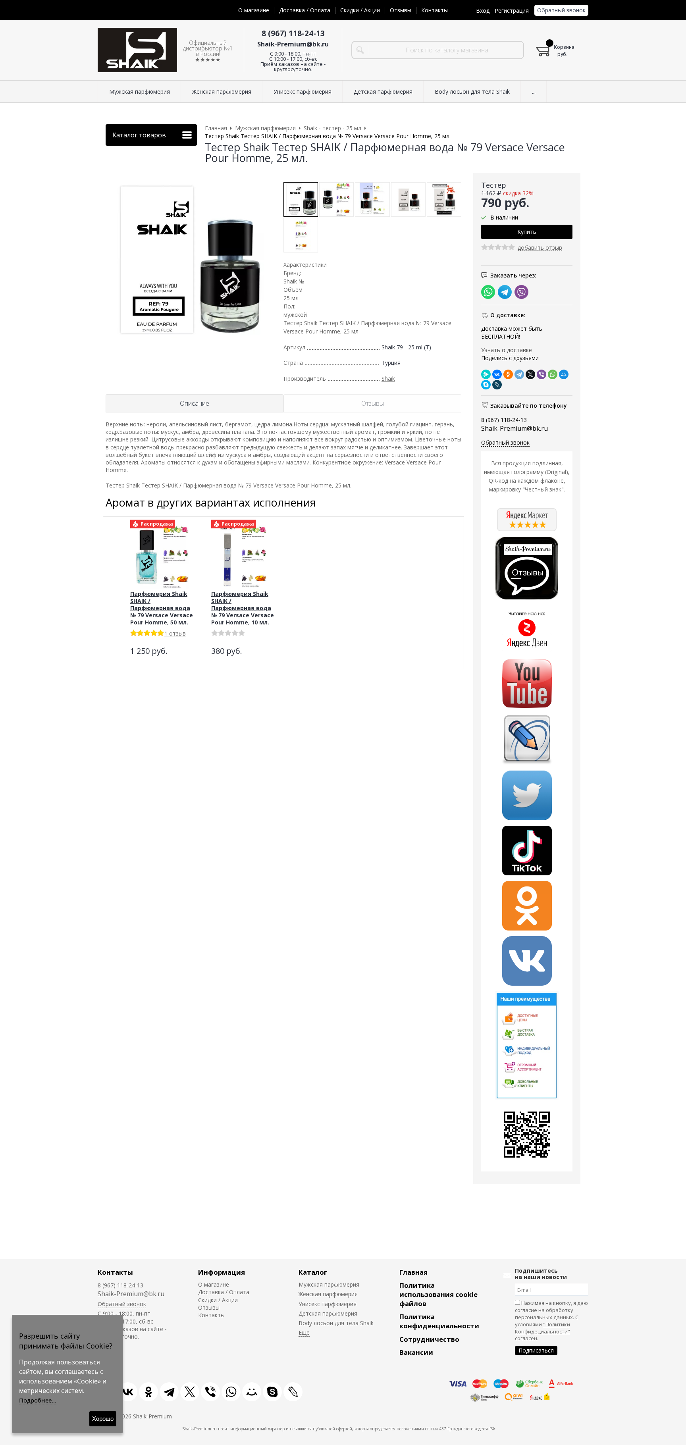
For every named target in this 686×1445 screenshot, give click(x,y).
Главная (413, 1272)
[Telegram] (519, 374)
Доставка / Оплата (304, 10)
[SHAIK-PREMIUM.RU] (137, 50)
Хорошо (103, 1418)
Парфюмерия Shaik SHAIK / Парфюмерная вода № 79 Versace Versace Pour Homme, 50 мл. (161, 608)
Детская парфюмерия (328, 1313)
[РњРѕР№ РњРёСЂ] (563, 374)
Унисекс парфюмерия (327, 1304)
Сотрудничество (429, 1339)
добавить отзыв (540, 248)
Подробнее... (37, 1400)
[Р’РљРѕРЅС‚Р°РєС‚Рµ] (497, 374)
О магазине (253, 10)
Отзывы (400, 10)
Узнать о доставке (506, 350)
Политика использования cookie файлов (438, 1294)
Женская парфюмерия (328, 1294)
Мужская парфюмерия (329, 1284)
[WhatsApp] (552, 374)
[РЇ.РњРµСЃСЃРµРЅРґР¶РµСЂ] (486, 374)
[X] (530, 374)
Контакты (434, 10)
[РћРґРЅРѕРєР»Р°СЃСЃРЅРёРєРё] (508, 374)
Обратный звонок (561, 10)
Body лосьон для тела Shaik (336, 1323)
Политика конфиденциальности (439, 1321)
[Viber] (541, 374)
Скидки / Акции (360, 10)
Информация (221, 1272)
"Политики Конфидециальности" (542, 1328)
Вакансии (416, 1352)
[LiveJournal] (497, 384)
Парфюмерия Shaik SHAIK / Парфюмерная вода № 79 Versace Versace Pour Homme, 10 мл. (242, 608)
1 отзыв (175, 633)
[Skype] (486, 384)
